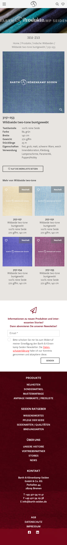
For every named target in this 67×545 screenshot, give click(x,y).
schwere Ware (46, 146)
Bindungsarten (33, 429)
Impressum (33, 526)
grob (29, 146)
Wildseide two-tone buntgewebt (28, 47)
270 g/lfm (26, 139)
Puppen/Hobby (29, 157)
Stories (34, 455)
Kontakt (33, 471)
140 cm (25, 135)
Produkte (26, 43)
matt (35, 146)
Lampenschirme (30, 153)
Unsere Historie (33, 446)
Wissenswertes (33, 415)
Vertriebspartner (33, 451)
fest (24, 146)
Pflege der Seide (33, 420)
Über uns (33, 440)
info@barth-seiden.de (34, 501)
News (33, 460)
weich (58, 146)
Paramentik (45, 153)
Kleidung (44, 150)
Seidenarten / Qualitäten (33, 424)
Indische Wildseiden (43, 43)
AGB (33, 517)
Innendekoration (30, 150)
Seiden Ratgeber (33, 409)
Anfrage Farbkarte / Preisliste (33, 398)
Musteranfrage (33, 393)
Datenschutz (33, 521)
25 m (24, 142)
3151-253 (51, 47)
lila (23, 131)
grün (28, 131)
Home (16, 43)
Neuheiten (33, 384)
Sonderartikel (33, 389)
